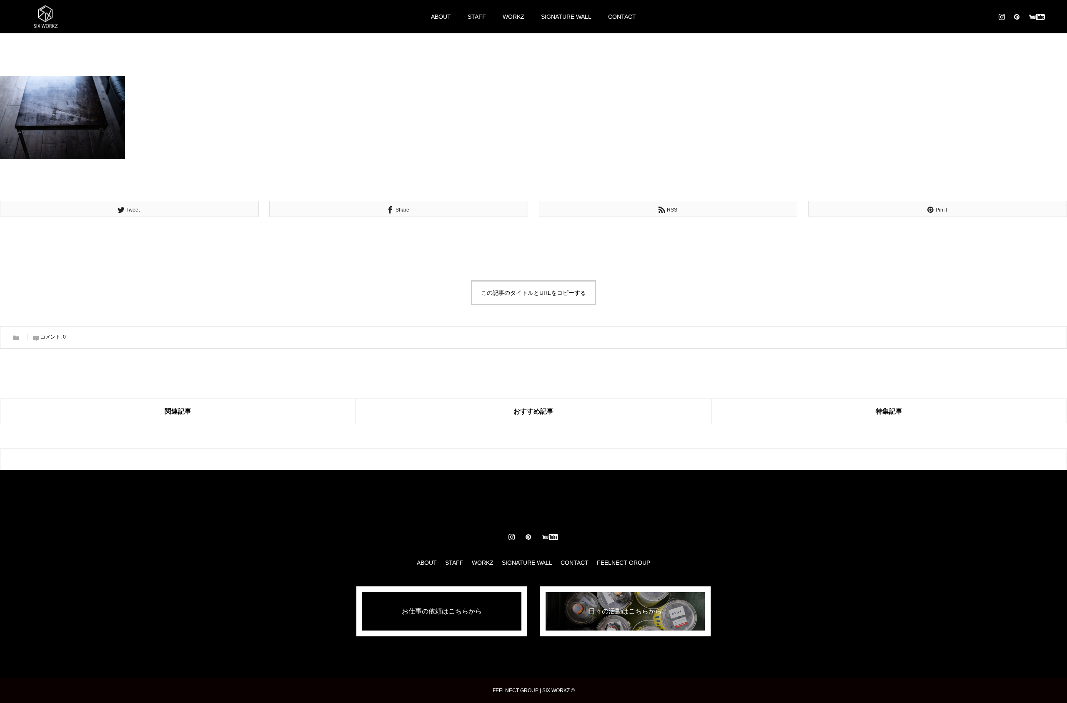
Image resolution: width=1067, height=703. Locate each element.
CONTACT (622, 16)
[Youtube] (1036, 16)
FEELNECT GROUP (623, 562)
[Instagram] (1001, 16)
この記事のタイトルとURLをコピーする (533, 292)
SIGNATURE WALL (566, 16)
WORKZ (513, 16)
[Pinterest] (1016, 16)
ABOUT (441, 16)
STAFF (477, 16)
